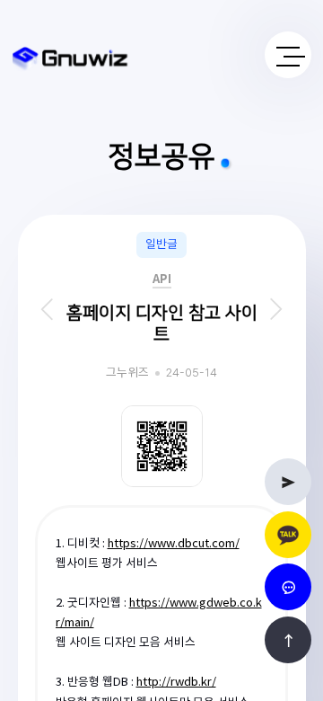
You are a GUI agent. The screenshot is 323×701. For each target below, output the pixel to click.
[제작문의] (288, 481)
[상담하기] (288, 534)
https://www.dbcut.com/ (174, 544)
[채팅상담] (288, 586)
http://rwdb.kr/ (176, 682)
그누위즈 (127, 373)
